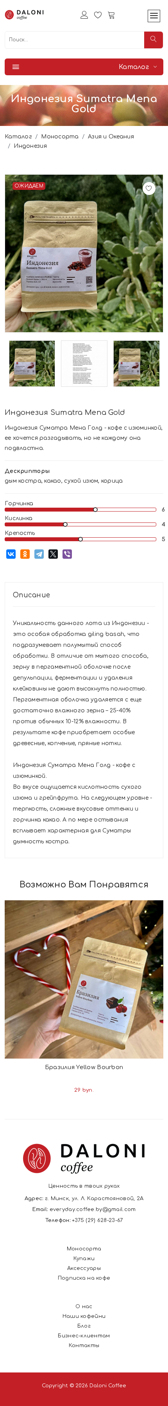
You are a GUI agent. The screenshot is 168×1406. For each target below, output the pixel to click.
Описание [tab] (31, 595)
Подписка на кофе (84, 1278)
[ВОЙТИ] (84, 15)
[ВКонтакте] (11, 554)
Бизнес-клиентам (84, 1336)
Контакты (84, 1345)
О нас (83, 1306)
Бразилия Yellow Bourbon (84, 1067)
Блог (84, 1326)
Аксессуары (84, 1268)
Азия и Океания (111, 137)
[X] (53, 554)
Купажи (84, 1258)
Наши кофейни (84, 1316)
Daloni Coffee (107, 1385)
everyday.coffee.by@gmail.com (93, 1209)
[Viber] (67, 554)
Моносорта (60, 137)
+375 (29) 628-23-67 (97, 1220)
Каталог (18, 137)
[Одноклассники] (25, 554)
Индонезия (30, 146)
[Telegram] (39, 554)
